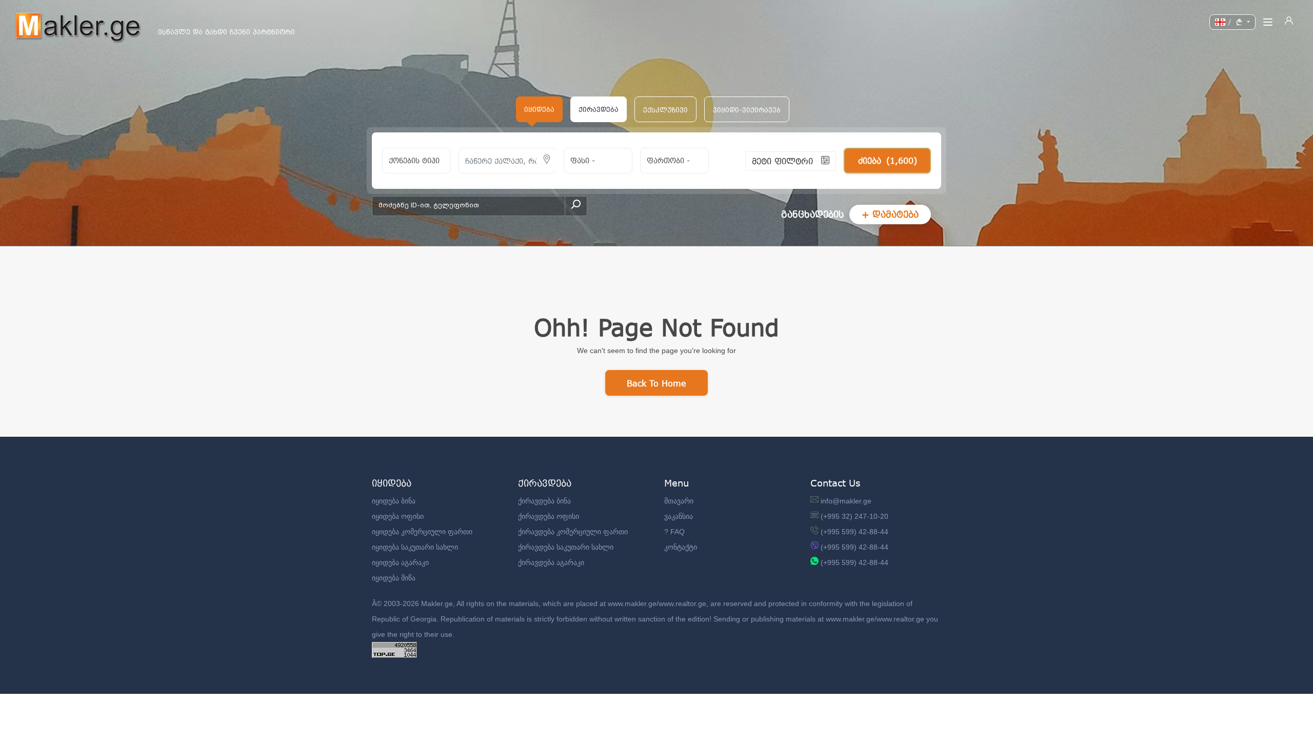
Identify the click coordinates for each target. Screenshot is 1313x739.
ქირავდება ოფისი (548, 516)
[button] (665, 109)
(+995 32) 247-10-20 (854, 516)
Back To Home (656, 383)
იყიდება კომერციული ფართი (422, 532)
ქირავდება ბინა (544, 501)
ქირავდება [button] (599, 109)
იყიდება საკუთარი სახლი (415, 547)
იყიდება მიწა (393, 578)
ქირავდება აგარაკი (551, 562)
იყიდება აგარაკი (400, 562)
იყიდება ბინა (393, 501)
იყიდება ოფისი (398, 516)
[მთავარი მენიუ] (1268, 22)
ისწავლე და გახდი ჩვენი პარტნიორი (226, 32)
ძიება (887, 160)
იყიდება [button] (539, 109)
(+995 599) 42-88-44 (854, 532)
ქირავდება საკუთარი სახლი (565, 547)
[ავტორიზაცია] (1289, 22)
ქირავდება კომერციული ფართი (573, 532)
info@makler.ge (846, 501)
